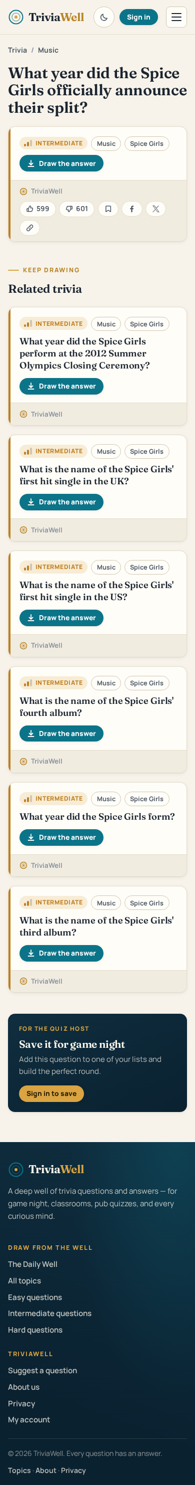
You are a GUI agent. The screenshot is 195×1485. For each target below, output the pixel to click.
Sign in (138, 17)
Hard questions (35, 1330)
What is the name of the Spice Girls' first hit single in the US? (97, 591)
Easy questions (35, 1297)
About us (24, 1387)
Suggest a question (42, 1370)
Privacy (21, 1403)
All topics (24, 1280)
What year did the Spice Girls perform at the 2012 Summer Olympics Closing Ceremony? (85, 352)
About (46, 1470)
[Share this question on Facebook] (132, 209)
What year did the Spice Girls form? (98, 816)
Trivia (17, 50)
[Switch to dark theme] (104, 17)
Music (48, 50)
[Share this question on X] (156, 209)
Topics (19, 1470)
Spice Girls (147, 143)
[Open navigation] (176, 17)
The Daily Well (33, 1264)
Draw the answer (67, 163)
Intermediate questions (50, 1313)
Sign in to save (51, 1093)
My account (29, 1419)
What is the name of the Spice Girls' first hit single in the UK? (97, 475)
